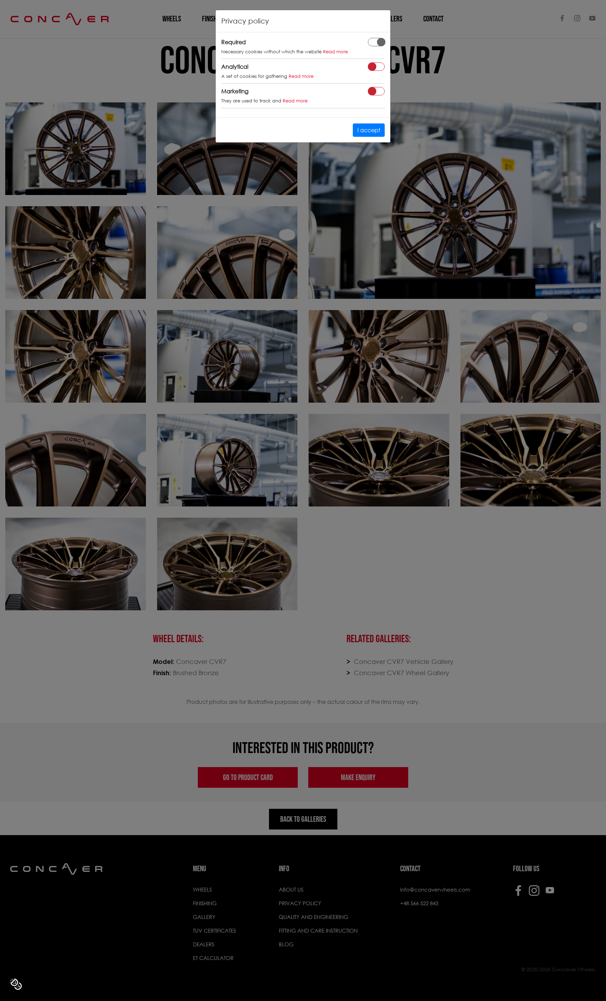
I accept (368, 130)
